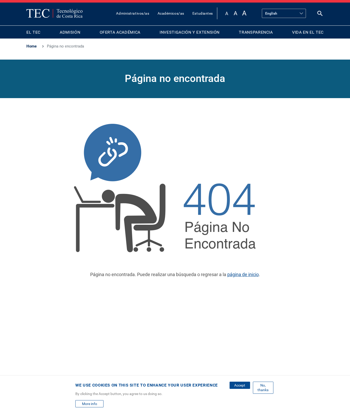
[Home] (54, 13)
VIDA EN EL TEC (308, 32)
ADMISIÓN (70, 32)
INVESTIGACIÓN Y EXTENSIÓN (190, 32)
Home (31, 46)
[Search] (320, 14)
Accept (239, 385)
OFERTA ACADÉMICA (120, 32)
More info (89, 404)
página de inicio (243, 274)
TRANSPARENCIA (256, 32)
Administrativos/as (132, 13)
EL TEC (33, 32)
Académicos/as (171, 13)
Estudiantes (202, 13)
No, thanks (263, 387)
